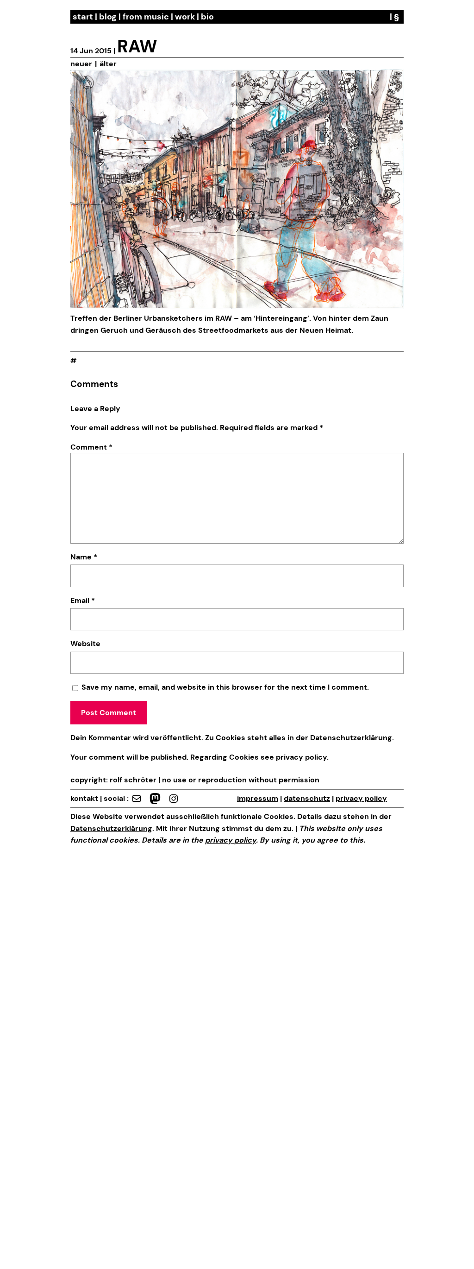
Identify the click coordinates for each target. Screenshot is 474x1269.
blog (108, 16)
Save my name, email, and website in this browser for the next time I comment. (225, 687)
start (83, 16)
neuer (81, 64)
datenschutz (307, 798)
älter (108, 64)
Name (83, 557)
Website (85, 643)
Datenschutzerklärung (351, 737)
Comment (91, 447)
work (185, 16)
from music (146, 16)
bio (207, 16)
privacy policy (300, 757)
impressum (257, 798)
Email (82, 600)
